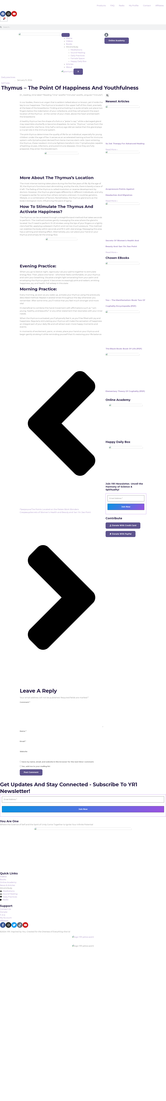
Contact (147, 5)
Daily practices (8, 77)
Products (101, 5)
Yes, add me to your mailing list (35, 766)
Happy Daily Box (78, 61)
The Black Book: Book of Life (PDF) (124, 349)
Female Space (78, 58)
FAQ (112, 5)
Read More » (112, 149)
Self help (5, 83)
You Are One (9, 821)
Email (23, 741)
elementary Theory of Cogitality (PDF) (125, 391)
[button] (107, 95)
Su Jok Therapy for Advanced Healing (125, 143)
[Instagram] (8, 14)
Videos (69, 41)
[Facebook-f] (3, 925)
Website (23, 751)
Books (69, 44)
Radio (121, 5)
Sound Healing (78, 52)
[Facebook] (3, 14)
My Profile (134, 5)
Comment (25, 702)
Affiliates (159, 5)
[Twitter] (14, 925)
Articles (69, 64)
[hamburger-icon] (66, 35)
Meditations (76, 50)
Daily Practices (78, 55)
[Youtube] (14, 14)
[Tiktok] (20, 925)
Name (23, 731)
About (69, 67)
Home (69, 38)
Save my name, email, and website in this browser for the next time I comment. (58, 762)
